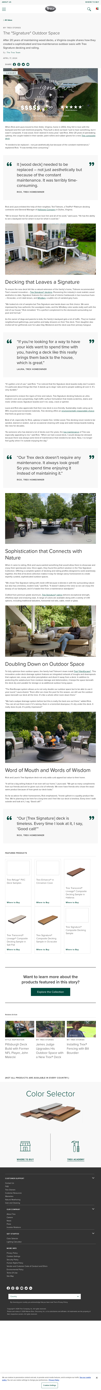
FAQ (7, 1186)
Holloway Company (46, 209)
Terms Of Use (12, 1272)
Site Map (10, 1276)
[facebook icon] (14, 64)
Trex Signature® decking (41, 292)
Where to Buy (13, 902)
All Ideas (8, 20)
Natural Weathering (12, 1199)
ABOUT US (6, 2)
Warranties (9, 1196)
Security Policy (12, 1259)
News (9, 1220)
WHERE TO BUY (92, 2)
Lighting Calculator (14, 1241)
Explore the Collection (50, 992)
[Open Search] (89, 9)
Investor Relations (14, 1227)
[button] (50, 95)
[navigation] (50, 6)
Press (9, 1224)
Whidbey (41, 297)
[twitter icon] (23, 64)
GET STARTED (13, 1234)
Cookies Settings (49, 1385)
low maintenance (71, 431)
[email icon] (27, 64)
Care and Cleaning (12, 1203)
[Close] (97, 1378)
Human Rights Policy (15, 1263)
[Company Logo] (50, 9)
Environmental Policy (15, 1269)
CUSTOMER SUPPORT (14, 1178)
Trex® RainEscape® (82, 671)
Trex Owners (10, 1189)
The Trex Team (13, 52)
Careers (10, 1217)
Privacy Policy (12, 1253)
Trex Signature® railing (52, 594)
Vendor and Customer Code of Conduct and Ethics (27, 1266)
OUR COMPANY (13, 1209)
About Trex (11, 1214)
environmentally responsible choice (78, 410)
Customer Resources (13, 1193)
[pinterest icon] (19, 64)
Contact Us (9, 1183)
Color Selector (12, 1238)
